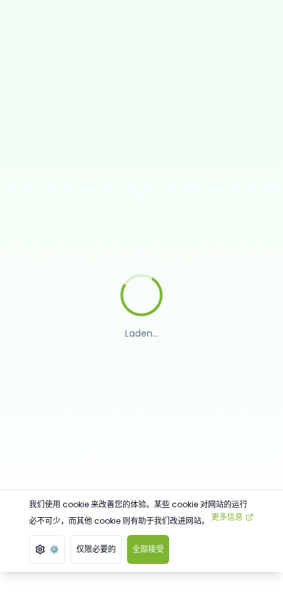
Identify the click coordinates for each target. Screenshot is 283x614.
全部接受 (148, 549)
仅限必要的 (96, 549)
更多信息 (227, 516)
